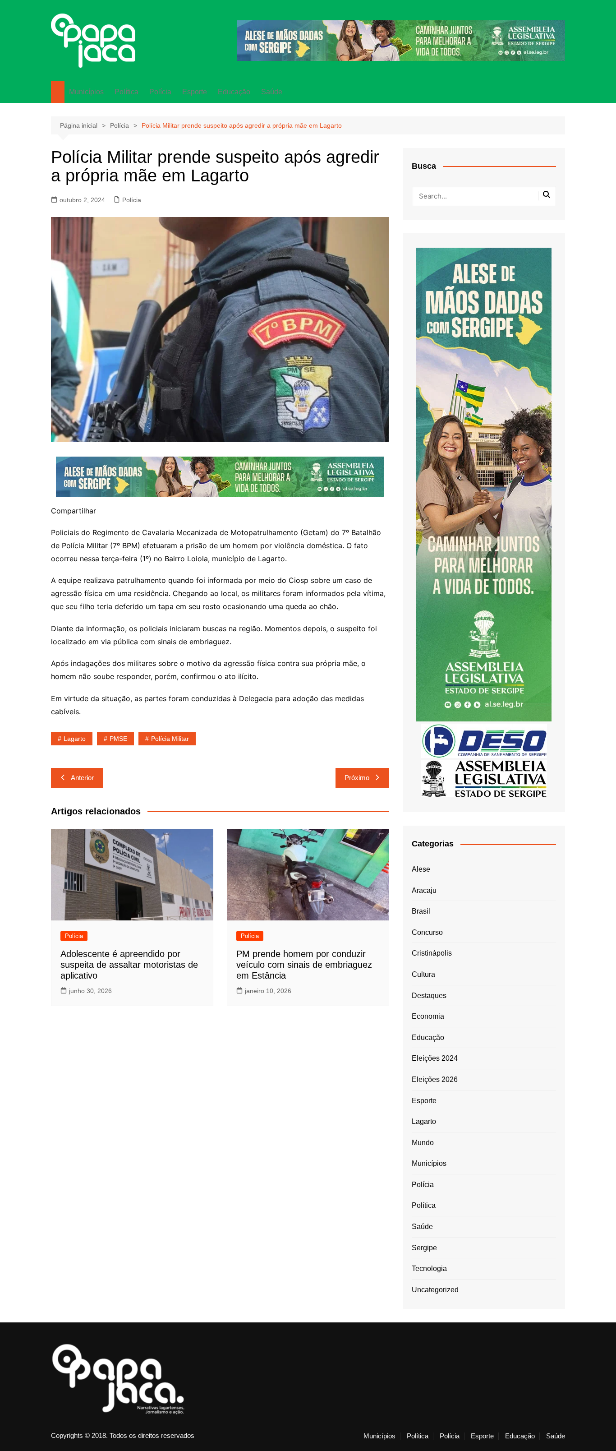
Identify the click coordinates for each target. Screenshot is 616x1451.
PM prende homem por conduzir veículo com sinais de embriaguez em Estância (304, 964)
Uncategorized (435, 1290)
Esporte (194, 92)
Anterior (82, 777)
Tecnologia (429, 1268)
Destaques (429, 995)
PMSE (118, 738)
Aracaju (424, 890)
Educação (234, 92)
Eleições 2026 (435, 1079)
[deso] (484, 740)
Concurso (427, 932)
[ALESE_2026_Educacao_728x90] (401, 40)
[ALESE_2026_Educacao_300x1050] (484, 484)
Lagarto (75, 738)
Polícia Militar (170, 738)
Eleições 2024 (435, 1058)
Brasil (421, 911)
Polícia (160, 92)
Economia (428, 1016)
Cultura (423, 974)
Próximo (357, 777)
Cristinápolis (432, 953)
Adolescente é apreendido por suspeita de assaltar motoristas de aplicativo (129, 964)
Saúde (271, 92)
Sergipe (424, 1248)
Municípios (86, 92)
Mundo (423, 1142)
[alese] (484, 778)
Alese (421, 869)
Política (126, 92)
